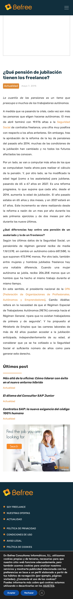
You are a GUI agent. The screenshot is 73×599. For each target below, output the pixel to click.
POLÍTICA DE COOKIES (19, 547)
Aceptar (11, 592)
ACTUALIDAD (14, 519)
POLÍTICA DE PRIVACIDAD (21, 528)
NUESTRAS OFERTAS (18, 513)
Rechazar (29, 592)
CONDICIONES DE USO (19, 534)
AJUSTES (48, 586)
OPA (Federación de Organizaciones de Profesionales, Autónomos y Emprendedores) (36, 294)
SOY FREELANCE (16, 506)
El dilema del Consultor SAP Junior (28, 395)
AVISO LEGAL (14, 540)
